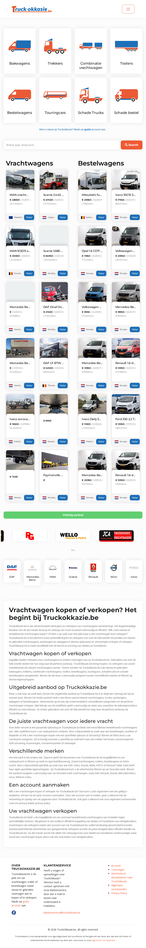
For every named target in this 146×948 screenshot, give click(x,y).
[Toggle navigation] (128, 9)
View (29, 217)
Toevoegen (117, 869)
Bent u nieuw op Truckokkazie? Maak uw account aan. (73, 129)
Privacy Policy (119, 893)
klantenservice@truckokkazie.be (62, 912)
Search (132, 145)
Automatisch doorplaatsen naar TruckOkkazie (121, 877)
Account (116, 865)
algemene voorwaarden (103, 940)
